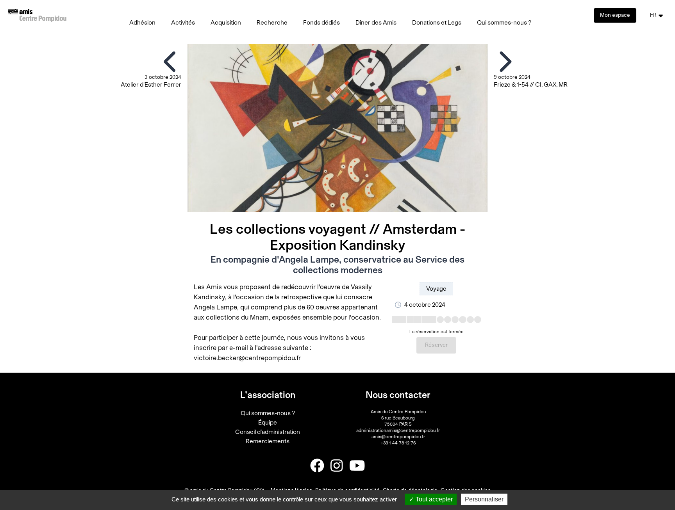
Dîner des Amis (375, 23)
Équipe (267, 422)
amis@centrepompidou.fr (398, 436)
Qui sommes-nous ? (504, 23)
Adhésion (142, 23)
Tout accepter (433, 499)
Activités (183, 23)
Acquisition (226, 23)
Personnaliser (484, 499)
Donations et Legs (436, 23)
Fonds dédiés (321, 23)
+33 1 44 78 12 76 (398, 443)
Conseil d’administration (267, 432)
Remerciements (267, 441)
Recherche (272, 23)
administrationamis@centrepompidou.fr (398, 430)
